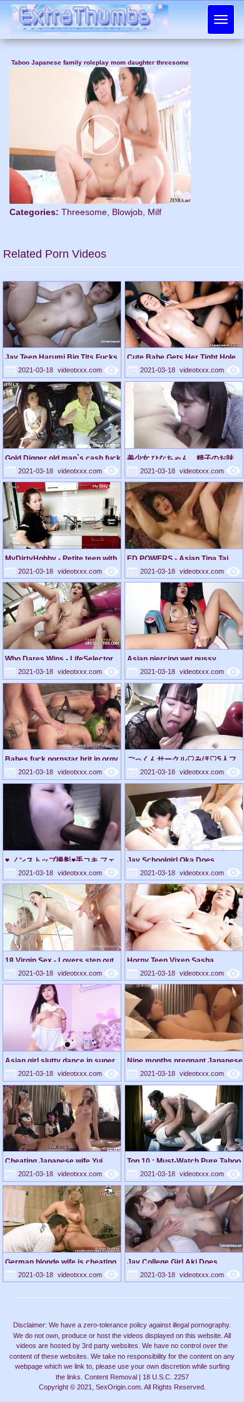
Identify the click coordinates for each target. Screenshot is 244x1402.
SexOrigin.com (118, 1387)
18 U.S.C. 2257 (166, 1377)
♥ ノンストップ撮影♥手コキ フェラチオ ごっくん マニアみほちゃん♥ (60, 860)
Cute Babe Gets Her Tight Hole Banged (181, 357)
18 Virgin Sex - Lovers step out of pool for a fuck (59, 960)
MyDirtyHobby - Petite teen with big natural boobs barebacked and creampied (61, 558)
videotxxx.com (88, 370)
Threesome (84, 212)
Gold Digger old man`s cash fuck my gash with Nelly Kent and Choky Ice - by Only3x (63, 458)
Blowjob (127, 212)
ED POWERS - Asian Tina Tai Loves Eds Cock (177, 558)
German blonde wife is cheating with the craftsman (60, 1262)
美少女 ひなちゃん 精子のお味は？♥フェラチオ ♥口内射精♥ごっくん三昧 (183, 458)
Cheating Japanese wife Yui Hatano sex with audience (54, 1161)
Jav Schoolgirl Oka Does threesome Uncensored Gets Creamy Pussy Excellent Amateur (178, 860)
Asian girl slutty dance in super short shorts (60, 1061)
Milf (154, 212)
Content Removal (110, 1377)
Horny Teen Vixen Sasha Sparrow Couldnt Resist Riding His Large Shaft (181, 960)
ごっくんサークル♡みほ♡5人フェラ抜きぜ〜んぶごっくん (181, 759)
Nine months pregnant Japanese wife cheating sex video (185, 1061)
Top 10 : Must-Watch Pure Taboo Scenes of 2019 (184, 1161)
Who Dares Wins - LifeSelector (59, 659)
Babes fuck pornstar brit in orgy (61, 759)
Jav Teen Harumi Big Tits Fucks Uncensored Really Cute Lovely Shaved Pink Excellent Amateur (61, 357)
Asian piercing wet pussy (171, 659)
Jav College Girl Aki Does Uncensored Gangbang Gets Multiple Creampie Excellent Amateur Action (177, 1262)
